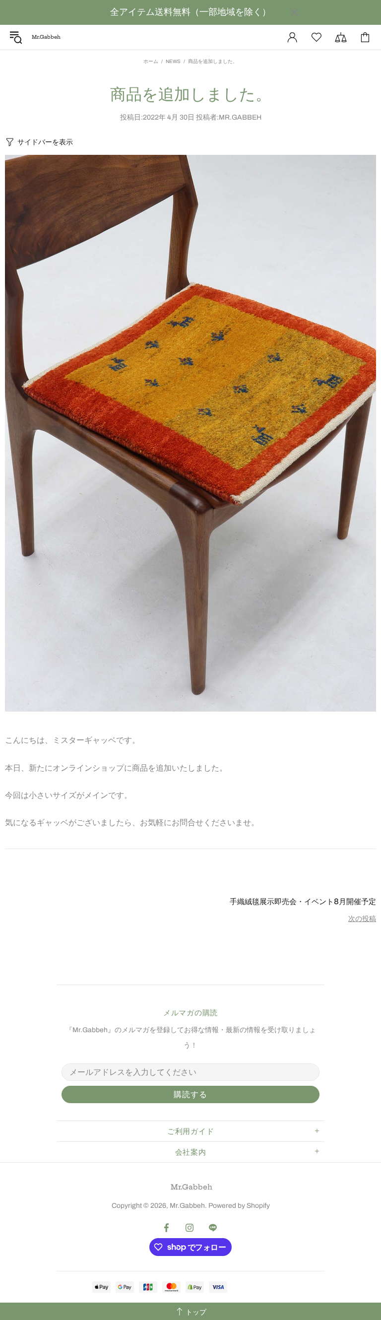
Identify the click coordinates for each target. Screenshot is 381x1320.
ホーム (150, 61)
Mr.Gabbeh (191, 1187)
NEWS (173, 61)
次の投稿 (362, 919)
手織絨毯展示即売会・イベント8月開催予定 (303, 901)
